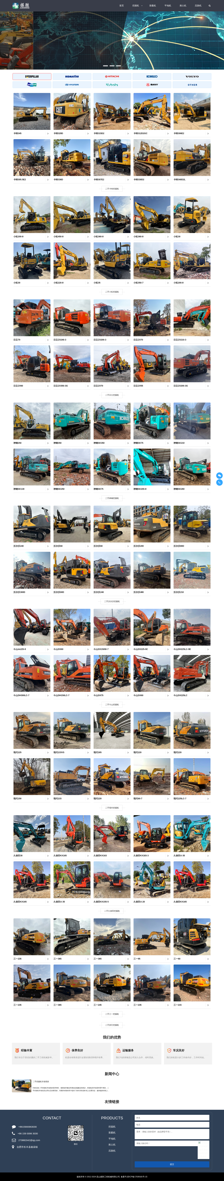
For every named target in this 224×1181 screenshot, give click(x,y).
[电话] (219, 482)
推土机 (183, 5)
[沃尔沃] (192, 76)
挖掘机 (135, 5)
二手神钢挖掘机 (112, 498)
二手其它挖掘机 (112, 1025)
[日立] (112, 76)
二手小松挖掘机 (112, 292)
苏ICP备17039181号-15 (137, 1177)
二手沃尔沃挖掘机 (112, 601)
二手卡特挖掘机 (112, 189)
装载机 (152, 5)
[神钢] (152, 76)
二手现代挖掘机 (112, 808)
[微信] (219, 475)
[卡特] (32, 76)
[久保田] (112, 84)
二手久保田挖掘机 (112, 911)
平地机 (167, 5)
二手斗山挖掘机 (112, 704)
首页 (121, 5)
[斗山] (32, 84)
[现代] (72, 84)
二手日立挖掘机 (112, 395)
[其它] (192, 84)
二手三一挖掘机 (112, 1014)
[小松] (72, 76)
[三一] (152, 84)
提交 (172, 1164)
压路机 (198, 5)
